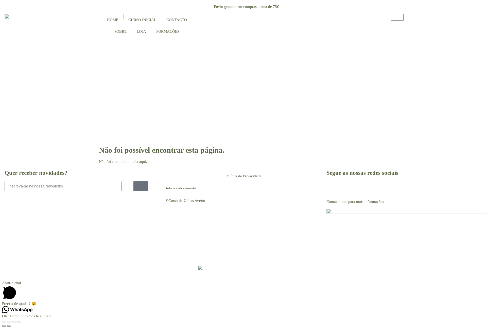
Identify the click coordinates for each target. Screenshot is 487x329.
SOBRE (120, 31)
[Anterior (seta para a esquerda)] (4, 326)
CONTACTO (176, 20)
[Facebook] (332, 187)
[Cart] (397, 17)
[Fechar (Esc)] (19, 321)
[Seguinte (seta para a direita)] (9, 326)
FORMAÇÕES (167, 31)
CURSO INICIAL (142, 20)
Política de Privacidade (243, 176)
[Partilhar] (14, 321)
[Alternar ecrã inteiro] (9, 321)
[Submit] (140, 186)
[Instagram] (346, 187)
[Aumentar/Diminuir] (4, 321)
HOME (112, 20)
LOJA (141, 31)
